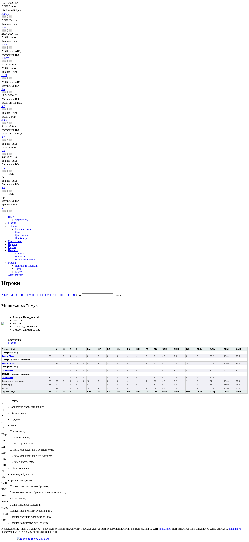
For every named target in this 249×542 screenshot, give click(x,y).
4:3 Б (4, 120)
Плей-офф (21, 238)
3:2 (3, 137)
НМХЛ (12, 216)
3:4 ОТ (5, 27)
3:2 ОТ (5, 13)
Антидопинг (15, 274)
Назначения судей (25, 259)
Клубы (12, 247)
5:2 (3, 106)
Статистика (15, 241)
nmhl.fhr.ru (165, 528)
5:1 (3, 208)
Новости (13, 250)
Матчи (12, 222)
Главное (19, 253)
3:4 (3, 188)
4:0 (3, 89)
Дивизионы (21, 235)
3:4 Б (4, 44)
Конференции (23, 229)
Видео (18, 271)
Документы (21, 219)
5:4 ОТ (5, 151)
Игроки (12, 244)
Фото (18, 268)
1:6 (3, 168)
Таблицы (13, 226)
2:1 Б (4, 75)
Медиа (12, 262)
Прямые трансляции (26, 265)
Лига (18, 232)
